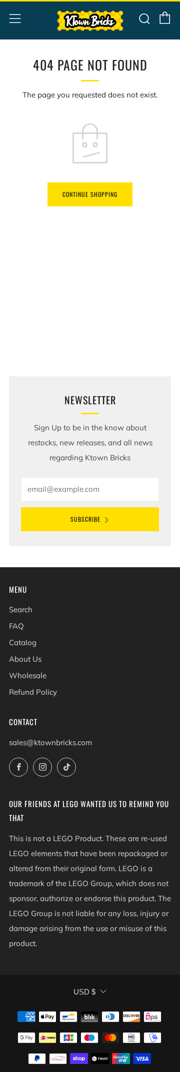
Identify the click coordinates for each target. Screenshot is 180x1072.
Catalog (22, 642)
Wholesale (27, 675)
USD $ (85, 992)
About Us (25, 659)
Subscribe (85, 519)
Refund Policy (33, 692)
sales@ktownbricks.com (50, 742)
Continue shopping (90, 194)
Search (20, 609)
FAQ (16, 626)
